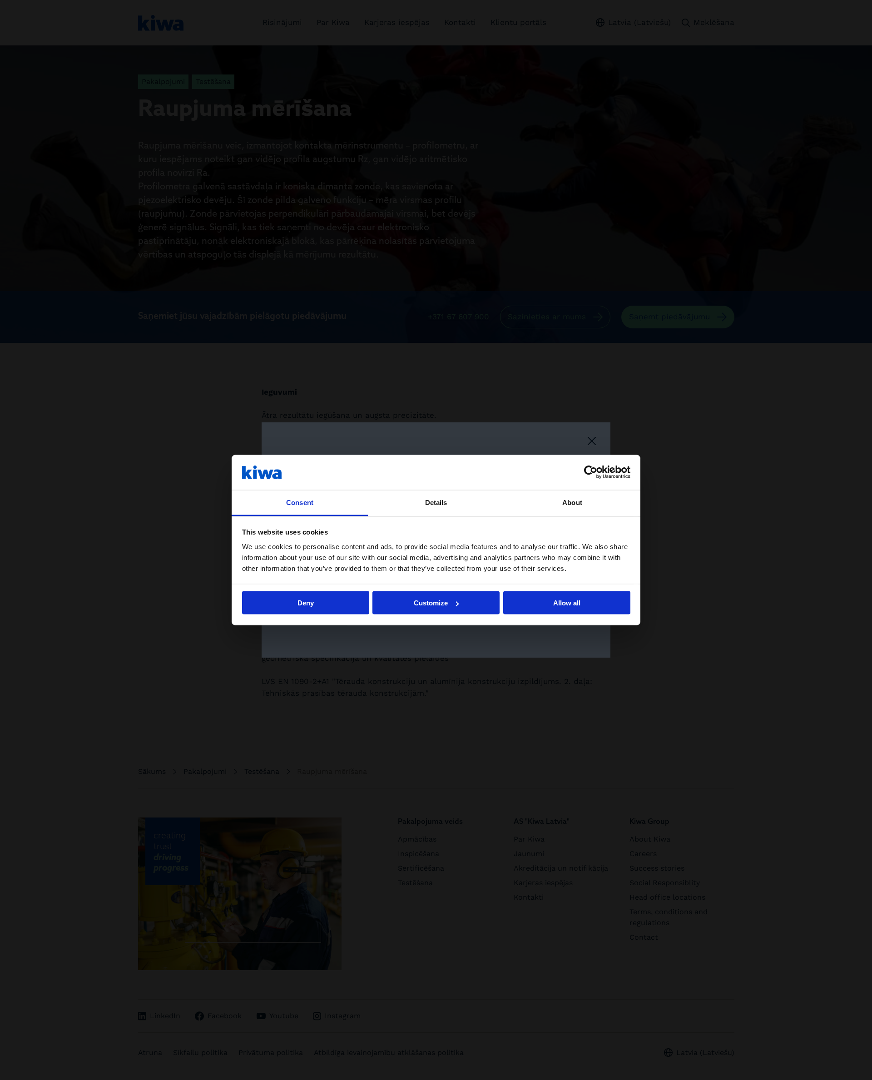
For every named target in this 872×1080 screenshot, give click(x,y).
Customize (431, 603)
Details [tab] (436, 502)
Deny (305, 603)
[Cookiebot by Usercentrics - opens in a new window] (590, 472)
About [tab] (572, 502)
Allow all (566, 603)
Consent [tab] (299, 502)
